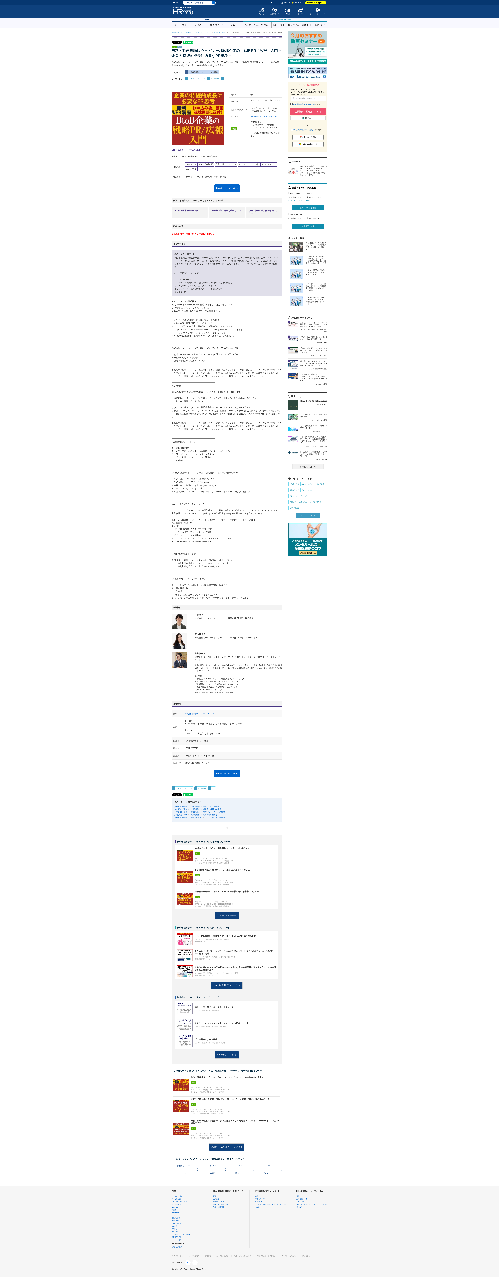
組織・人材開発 (177, 1247)
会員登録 (315, 2)
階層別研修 (195, 809)
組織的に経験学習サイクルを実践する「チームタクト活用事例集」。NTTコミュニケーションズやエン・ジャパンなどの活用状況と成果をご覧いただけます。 (313, 170)
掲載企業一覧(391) (308, 467)
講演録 (212, 1173)
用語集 (174, 1210)
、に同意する (308, 104)
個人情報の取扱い (300, 104)
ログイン (276, 2)
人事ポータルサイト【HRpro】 (182, 32)
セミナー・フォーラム (204, 32)
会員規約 (311, 104)
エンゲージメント (307, 484)
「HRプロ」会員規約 (288, 1256)
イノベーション (306, 490)
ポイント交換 (176, 1240)
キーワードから (180, 24)
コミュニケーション (197, 78)
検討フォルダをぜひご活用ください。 (302, 200)
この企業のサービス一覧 (227, 1055)
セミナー (234, 24)
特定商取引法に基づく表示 (266, 1256)
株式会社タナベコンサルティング (264, 116)
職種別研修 (195, 806)
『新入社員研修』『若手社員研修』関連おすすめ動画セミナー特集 (316, 272)
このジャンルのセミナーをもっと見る (226, 1147)
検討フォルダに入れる (228, 188)
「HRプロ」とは (177, 1256)
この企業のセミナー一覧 (227, 915)
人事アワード (274, 14)
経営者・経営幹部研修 (211, 809)
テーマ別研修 (195, 817)
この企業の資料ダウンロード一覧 (226, 985)
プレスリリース (269, 1173)
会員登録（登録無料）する (308, 111)
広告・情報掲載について (242, 1256)
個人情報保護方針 (222, 1256)
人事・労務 (258, 1202)
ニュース (247, 24)
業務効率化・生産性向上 (298, 502)
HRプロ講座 (176, 1218)
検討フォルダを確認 (308, 208)
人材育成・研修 (219, 32)
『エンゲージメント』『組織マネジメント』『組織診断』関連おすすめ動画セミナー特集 (316, 287)
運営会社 (208, 1256)
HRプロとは (299, 2)
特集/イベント (176, 1215)
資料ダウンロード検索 (179, 1202)
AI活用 (307, 496)
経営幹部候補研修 (210, 815)
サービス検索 (176, 1199)
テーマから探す (177, 1196)
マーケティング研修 (210, 806)
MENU (178, 3)
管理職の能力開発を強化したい (226, 210)
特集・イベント (278, 24)
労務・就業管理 (218, 1207)
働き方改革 (320, 484)
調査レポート (306, 24)
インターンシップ (296, 496)
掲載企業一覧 (176, 1237)
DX (226, 78)
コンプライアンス (315, 502)
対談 (184, 1173)
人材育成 (216, 1199)
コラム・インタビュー (262, 24)
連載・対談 (175, 1212)
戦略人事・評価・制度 (221, 1204)
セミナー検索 (176, 1204)
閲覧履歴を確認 (308, 226)
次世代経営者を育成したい (186, 210)
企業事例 (215, 78)
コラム (269, 1166)
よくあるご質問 (194, 1256)
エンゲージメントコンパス (317, 14)
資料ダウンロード (216, 24)
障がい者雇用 (294, 508)
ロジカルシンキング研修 (214, 817)
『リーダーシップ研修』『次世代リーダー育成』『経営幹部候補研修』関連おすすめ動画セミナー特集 (316, 260)
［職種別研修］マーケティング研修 (203, 72)
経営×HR (301, 14)
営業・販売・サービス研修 (213, 812)
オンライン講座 (293, 24)
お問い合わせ (305, 1256)
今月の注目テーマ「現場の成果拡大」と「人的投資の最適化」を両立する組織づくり (316, 246)
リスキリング (294, 490)
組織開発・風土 (218, 1202)
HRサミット (262, 14)
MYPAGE (287, 2)
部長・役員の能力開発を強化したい (263, 211)
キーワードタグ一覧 (308, 515)
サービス (198, 24)
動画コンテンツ (320, 24)
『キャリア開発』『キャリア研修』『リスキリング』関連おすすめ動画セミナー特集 (316, 300)
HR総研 (287, 14)
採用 (214, 1196)
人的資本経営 (294, 484)
